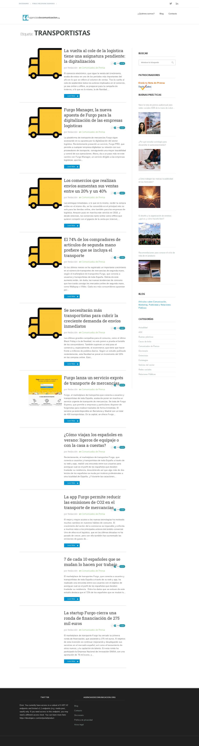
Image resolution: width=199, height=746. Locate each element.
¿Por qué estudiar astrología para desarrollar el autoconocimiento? (153, 143)
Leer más (71, 96)
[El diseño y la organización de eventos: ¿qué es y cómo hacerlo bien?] (150, 234)
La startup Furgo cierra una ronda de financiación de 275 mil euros (92, 618)
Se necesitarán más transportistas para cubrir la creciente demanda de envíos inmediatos (92, 318)
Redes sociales (145, 370)
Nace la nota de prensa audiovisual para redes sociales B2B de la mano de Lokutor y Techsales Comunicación (156, 107)
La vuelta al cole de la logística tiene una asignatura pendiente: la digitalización (94, 56)
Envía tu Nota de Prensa (152, 83)
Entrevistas (143, 356)
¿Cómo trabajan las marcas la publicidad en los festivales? (156, 180)
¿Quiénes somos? (146, 13)
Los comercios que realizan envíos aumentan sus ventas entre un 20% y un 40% (91, 186)
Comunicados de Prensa (93, 67)
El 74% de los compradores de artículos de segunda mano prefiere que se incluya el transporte (92, 247)
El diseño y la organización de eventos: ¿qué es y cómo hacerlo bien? (155, 217)
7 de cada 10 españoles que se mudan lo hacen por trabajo (92, 561)
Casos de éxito (145, 342)
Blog (162, 13)
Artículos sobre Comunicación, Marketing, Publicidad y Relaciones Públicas (155, 305)
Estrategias (143, 360)
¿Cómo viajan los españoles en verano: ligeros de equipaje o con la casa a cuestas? (93, 440)
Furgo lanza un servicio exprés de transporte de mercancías (93, 380)
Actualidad (143, 327)
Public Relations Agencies (43, 3)
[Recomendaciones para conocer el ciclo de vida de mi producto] (150, 271)
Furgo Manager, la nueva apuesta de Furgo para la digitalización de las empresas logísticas (93, 117)
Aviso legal (79, 725)
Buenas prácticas (146, 337)
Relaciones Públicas (147, 374)
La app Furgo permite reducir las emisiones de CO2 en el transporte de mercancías (92, 502)
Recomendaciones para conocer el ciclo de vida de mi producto (157, 254)
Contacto (173, 13)
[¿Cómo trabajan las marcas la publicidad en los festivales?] (150, 197)
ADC (140, 332)
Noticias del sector (146, 365)
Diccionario (24, 3)
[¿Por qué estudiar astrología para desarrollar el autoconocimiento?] (150, 160)
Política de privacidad (83, 720)
